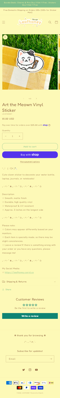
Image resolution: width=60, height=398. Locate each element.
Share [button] (8, 289)
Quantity (6, 130)
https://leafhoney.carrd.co (19, 272)
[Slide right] (36, 98)
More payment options (30, 162)
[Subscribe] (51, 358)
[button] (3, 22)
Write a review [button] (30, 315)
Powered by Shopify (37, 393)
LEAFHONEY (26, 393)
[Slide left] (23, 98)
